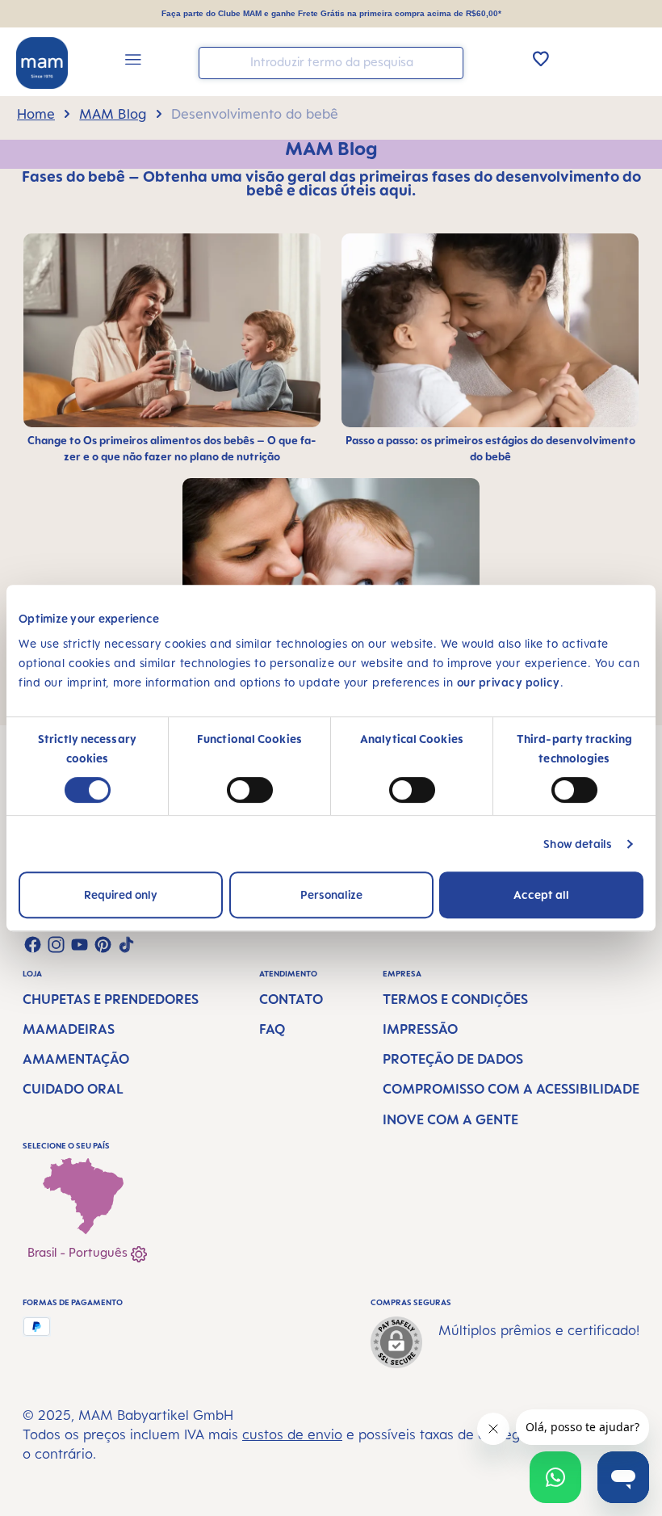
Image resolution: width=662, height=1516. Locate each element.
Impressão (420, 1029)
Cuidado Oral (73, 1089)
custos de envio (292, 1434)
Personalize (331, 894)
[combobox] (331, 63)
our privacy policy (508, 682)
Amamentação (76, 1059)
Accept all (541, 894)
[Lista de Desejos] (541, 58)
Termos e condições (455, 999)
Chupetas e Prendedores (111, 999)
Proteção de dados (453, 1059)
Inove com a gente (450, 1119)
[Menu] (133, 62)
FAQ (272, 1029)
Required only (120, 894)
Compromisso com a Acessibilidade (511, 1089)
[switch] (250, 790)
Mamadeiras (69, 1029)
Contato (291, 999)
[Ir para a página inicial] (42, 63)
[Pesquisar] (447, 62)
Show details (577, 843)
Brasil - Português (79, 1252)
